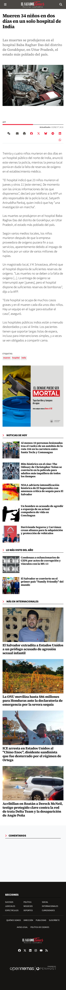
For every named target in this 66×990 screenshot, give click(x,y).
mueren (6, 357)
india (23, 357)
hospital (15, 357)
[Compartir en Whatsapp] (59, 140)
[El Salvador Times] (33, 4)
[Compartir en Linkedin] (59, 133)
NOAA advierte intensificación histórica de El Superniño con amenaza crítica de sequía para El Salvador (42, 489)
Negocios (28, 906)
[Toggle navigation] (5, 4)
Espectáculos (11, 910)
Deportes (28, 910)
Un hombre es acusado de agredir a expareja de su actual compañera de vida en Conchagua (42, 510)
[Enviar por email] (17, 133)
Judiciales (10, 906)
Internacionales (50, 906)
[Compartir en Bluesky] (45, 133)
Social (45, 902)
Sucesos (9, 902)
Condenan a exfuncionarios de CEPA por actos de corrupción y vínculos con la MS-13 (41, 561)
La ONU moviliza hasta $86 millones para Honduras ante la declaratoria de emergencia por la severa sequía (33, 700)
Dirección (28, 920)
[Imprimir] (24, 133)
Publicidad (41, 920)
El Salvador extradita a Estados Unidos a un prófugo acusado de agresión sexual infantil (33, 649)
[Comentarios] (9, 133)
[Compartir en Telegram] (52, 133)
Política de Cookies (39, 927)
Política (27, 902)
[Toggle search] (60, 4)
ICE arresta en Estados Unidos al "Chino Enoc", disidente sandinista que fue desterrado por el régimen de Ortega (32, 754)
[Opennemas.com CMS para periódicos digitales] (33, 972)
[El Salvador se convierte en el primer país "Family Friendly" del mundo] (11, 585)
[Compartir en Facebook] (31, 133)
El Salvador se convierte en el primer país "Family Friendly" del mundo (42, 582)
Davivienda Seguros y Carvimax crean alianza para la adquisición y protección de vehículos (42, 530)
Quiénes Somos (13, 920)
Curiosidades (48, 910)
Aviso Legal (22, 927)
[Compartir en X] (38, 133)
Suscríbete (54, 920)
